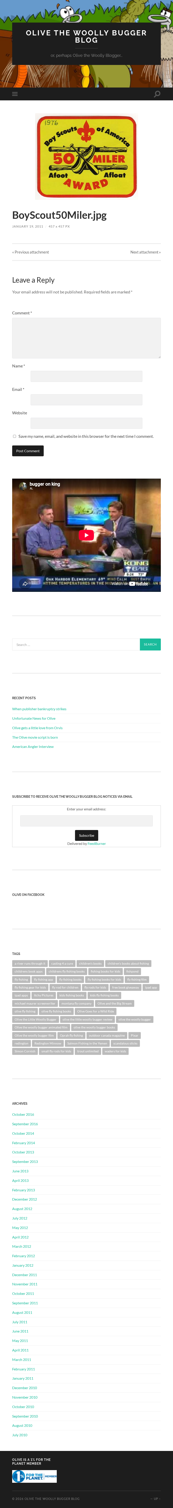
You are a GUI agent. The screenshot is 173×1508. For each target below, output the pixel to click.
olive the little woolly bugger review (87, 1019)
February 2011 (23, 1369)
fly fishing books (70, 979)
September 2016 (25, 1124)
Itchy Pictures (43, 995)
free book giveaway (125, 987)
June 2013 (20, 1171)
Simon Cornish (25, 1051)
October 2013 (23, 1152)
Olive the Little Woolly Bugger (36, 1019)
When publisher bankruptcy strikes (39, 709)
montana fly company (76, 1003)
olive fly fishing (25, 1011)
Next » (145, 252)
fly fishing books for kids (104, 979)
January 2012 (22, 1265)
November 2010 (24, 1397)
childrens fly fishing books (67, 971)
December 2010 (24, 1388)
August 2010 (22, 1425)
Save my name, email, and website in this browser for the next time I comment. (86, 436)
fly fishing (21, 979)
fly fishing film (137, 979)
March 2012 (21, 1246)
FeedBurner (97, 843)
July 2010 (19, 1435)
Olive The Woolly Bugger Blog (86, 36)
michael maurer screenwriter (35, 1003)
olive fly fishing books (56, 1011)
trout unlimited (88, 1051)
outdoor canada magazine (107, 1035)
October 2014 (23, 1133)
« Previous (30, 252)
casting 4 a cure (62, 963)
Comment (22, 312)
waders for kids (115, 1051)
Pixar (134, 1035)
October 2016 (23, 1114)
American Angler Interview (33, 746)
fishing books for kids (105, 971)
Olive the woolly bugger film (34, 1035)
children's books (90, 963)
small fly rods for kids (56, 1051)
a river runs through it (30, 963)
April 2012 (20, 1237)
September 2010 (25, 1416)
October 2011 (23, 1293)
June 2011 (20, 1331)
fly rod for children (65, 987)
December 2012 (24, 1199)
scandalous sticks (125, 1043)
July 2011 (19, 1322)
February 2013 (23, 1190)
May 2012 (20, 1227)
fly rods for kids (95, 987)
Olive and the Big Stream (115, 1003)
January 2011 (22, 1378)
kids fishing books (71, 995)
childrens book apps (29, 971)
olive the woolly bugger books (94, 1027)
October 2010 (23, 1406)
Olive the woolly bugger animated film (41, 1027)
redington (21, 1043)
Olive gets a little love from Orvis (37, 728)
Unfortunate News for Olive (33, 718)
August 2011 (22, 1312)
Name (18, 365)
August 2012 (22, 1208)
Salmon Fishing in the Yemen (87, 1043)
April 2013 (20, 1180)
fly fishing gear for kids (30, 987)
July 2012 (19, 1218)
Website (19, 412)
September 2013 (25, 1161)
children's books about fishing (128, 963)
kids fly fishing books (104, 995)
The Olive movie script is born (35, 737)
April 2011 (20, 1350)
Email (18, 389)
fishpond (132, 971)
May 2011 (20, 1340)
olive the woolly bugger (134, 1019)
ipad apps (21, 995)
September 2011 (25, 1303)
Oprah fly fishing (71, 1035)
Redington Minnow (47, 1043)
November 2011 (24, 1284)
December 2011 (24, 1275)
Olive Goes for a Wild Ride (95, 1011)
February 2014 (23, 1143)
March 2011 (21, 1359)
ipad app (151, 987)
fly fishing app (43, 979)
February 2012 (23, 1256)
